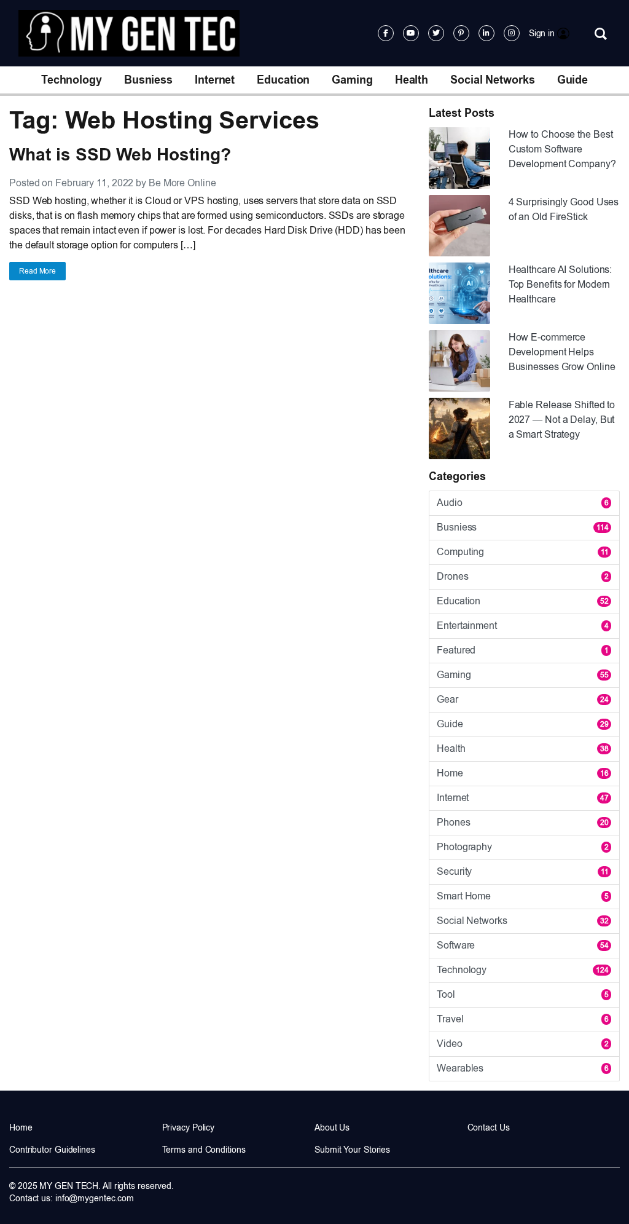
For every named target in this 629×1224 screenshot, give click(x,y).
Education (283, 80)
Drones (523, 576)
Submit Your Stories (352, 1150)
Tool (523, 994)
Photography (523, 847)
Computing (523, 552)
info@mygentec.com (94, 1198)
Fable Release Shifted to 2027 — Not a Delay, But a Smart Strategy (562, 420)
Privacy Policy (188, 1127)
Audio (523, 502)
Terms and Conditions (204, 1150)
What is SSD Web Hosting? (120, 154)
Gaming (352, 80)
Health (411, 80)
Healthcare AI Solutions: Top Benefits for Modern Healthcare (560, 284)
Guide (572, 80)
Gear (523, 699)
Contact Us (488, 1127)
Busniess (148, 80)
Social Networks (492, 80)
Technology (71, 80)
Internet (215, 80)
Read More (37, 271)
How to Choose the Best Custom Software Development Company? (562, 149)
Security (523, 871)
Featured (523, 650)
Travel (523, 1019)
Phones (523, 822)
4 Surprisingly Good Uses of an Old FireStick (564, 209)
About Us (332, 1127)
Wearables (523, 1068)
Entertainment (523, 625)
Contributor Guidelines (52, 1150)
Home (523, 773)
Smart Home (523, 896)
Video (523, 1043)
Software (523, 945)
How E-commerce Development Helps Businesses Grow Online (562, 352)
